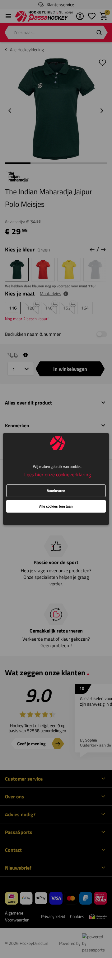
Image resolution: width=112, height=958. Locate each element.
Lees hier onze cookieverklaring (57, 474)
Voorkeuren (56, 491)
